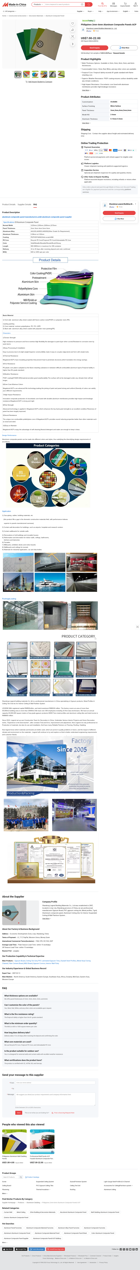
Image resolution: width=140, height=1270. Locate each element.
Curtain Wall (8, 1212)
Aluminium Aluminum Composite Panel (17, 1233)
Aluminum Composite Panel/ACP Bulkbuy (47, 1238)
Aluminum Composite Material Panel (47, 1233)
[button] (82, 4)
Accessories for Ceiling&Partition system (117, 1185)
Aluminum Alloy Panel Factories (68, 1228)
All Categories (9, 11)
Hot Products (26, 1256)
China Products (36, 1256)
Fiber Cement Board (16, 963)
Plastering (5, 1189)
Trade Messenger (37, 1249)
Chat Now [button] (125, 48)
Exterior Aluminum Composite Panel (16, 1217)
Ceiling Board (6, 1185)
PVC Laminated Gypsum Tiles (49, 961)
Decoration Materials (36, 16)
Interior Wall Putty (52, 963)
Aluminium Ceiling (110, 1189)
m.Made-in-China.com (75, 1258)
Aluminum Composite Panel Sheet (75, 1233)
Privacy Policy (103, 1262)
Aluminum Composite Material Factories (39, 1228)
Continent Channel (95, 1256)
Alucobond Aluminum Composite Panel (73, 1212)
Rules (136, 11)
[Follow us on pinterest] (133, 1249)
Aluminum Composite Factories (94, 1228)
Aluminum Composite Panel (55, 16)
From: (12, 1083)
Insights (116, 1256)
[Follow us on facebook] (121, 1249)
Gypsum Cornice (39, 963)
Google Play (21, 1249)
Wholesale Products (70, 1256)
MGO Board (28, 963)
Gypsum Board (20, 961)
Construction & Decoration (18, 16)
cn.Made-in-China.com (90, 1258)
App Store (7, 1249)
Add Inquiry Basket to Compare (40, 81)
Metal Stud (81, 961)
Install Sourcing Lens (57, 1249)
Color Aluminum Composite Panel (102, 1233)
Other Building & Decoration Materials (42, 1212)
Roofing (72, 1189)
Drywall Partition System (78, 1182)
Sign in (135, 6)
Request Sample (119, 53)
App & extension (112, 11)
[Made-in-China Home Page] (14, 4)
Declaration (93, 1262)
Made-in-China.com (60, 1258)
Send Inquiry (95, 48)
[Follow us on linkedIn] (137, 1249)
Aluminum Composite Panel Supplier (16, 1238)
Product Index (107, 1256)
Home (4, 16)
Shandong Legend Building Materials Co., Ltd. (101, 28)
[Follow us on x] (124, 1249)
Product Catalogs (33, 1177)
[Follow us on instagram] (127, 1249)
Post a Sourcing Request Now (63, 1113)
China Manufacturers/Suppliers (52, 1256)
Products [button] (37, 4)
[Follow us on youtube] (130, 1249)
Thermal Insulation (42, 1189)
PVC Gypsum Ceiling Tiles (44, 1185)
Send (18, 1113)
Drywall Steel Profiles (68, 961)
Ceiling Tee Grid (31, 961)
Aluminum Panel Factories (13, 1228)
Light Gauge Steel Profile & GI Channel (117, 1182)
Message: (11, 1094)
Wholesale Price (83, 1256)
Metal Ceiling (21, 1212)
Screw (4, 1182)
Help (99, 11)
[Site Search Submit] (89, 4)
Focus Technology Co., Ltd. (55, 1262)
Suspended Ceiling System (45, 1182)
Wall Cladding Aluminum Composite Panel (105, 1212)
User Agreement (82, 1262)
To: (13, 1089)
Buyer (90, 11)
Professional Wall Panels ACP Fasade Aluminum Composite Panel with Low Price (42, 1158)
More (4, 1242)
